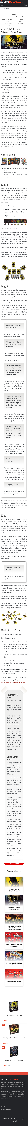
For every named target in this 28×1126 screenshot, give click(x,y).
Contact (3, 1106)
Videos (21, 19)
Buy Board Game (20, 17)
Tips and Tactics (7, 23)
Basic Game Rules (7, 19)
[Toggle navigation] (2, 5)
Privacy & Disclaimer (6, 1109)
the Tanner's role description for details (13, 682)
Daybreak (7, 26)
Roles (7, 21)
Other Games (20, 23)
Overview (7, 17)
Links (20, 21)
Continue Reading (14, 864)
